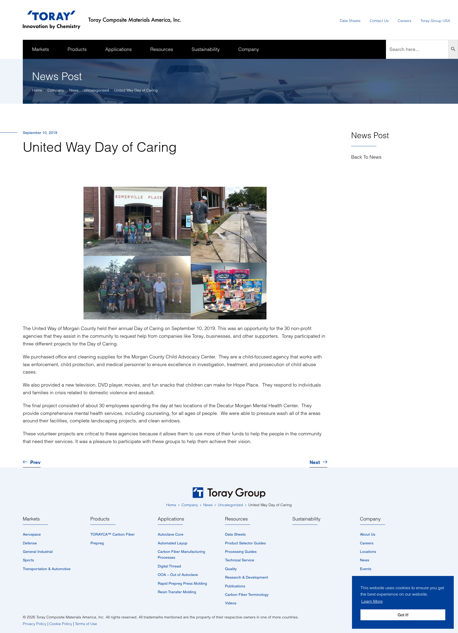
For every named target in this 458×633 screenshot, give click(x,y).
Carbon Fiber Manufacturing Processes (181, 554)
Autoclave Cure (170, 534)
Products (99, 519)
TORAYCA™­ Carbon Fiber (112, 534)
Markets (31, 519)
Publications (235, 586)
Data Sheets (235, 534)
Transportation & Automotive (47, 569)
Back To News (366, 157)
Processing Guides (241, 551)
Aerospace (32, 534)
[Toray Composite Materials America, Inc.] (106, 20)
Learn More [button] (372, 601)
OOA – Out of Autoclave (178, 575)
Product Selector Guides (245, 543)
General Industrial (38, 551)
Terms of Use (86, 623)
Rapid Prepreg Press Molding (182, 583)
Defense (30, 543)
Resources (236, 519)
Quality (231, 569)
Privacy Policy (34, 623)
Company (370, 519)
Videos (230, 603)
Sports (28, 560)
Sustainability (306, 519)
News (364, 560)
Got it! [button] (403, 614)
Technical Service (239, 560)
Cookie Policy (60, 623)
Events (365, 569)
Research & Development (246, 577)
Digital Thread (169, 566)
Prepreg (97, 543)
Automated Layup (172, 543)
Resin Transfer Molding (177, 592)
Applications (171, 519)
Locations (368, 551)
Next (315, 462)
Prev (35, 462)
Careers (366, 543)
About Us (367, 534)
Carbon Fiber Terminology (246, 594)
